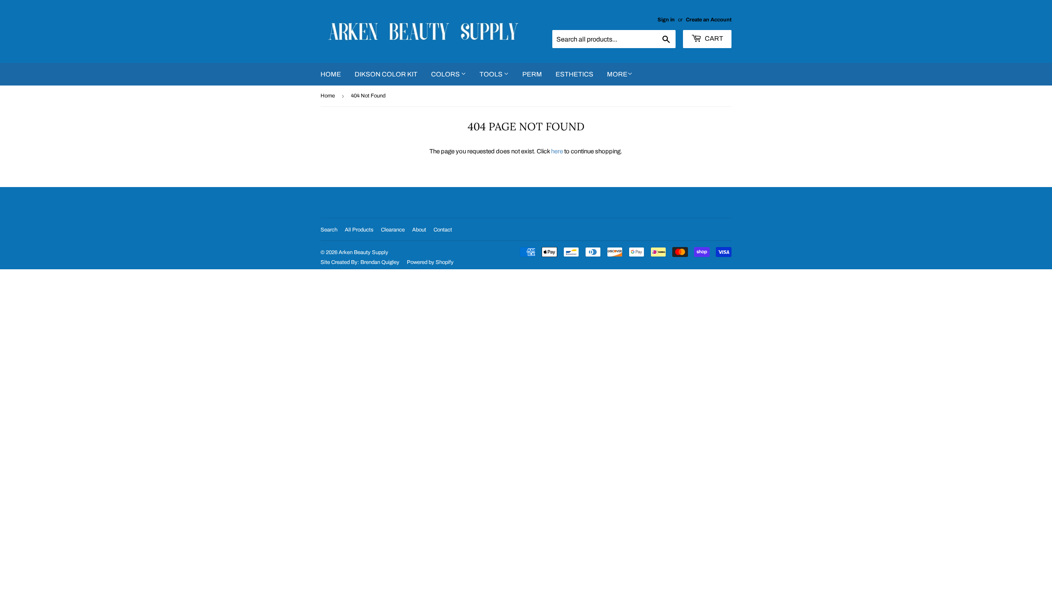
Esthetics (574, 74)
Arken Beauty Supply (363, 252)
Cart (713, 38)
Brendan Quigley (379, 262)
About (419, 230)
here (557, 151)
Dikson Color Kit (386, 74)
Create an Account (708, 20)
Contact (443, 230)
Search (329, 230)
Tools (492, 74)
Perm (532, 74)
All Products (359, 230)
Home (331, 74)
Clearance (393, 230)
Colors (446, 74)
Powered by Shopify (430, 262)
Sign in (666, 20)
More (617, 74)
